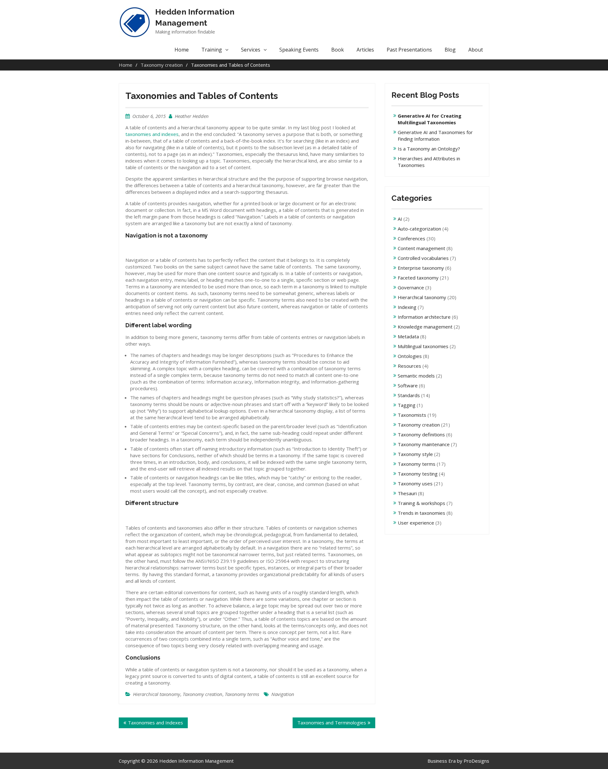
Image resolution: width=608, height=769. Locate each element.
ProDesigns (476, 761)
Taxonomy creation (202, 694)
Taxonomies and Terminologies (331, 722)
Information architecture (424, 317)
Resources (409, 366)
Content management (421, 248)
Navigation (282, 694)
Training (211, 49)
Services (250, 49)
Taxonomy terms (242, 694)
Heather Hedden (192, 116)
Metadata (408, 336)
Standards (409, 395)
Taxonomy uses (415, 483)
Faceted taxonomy (418, 277)
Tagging (406, 405)
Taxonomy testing (418, 474)
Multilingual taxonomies (423, 346)
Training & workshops (421, 503)
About (475, 49)
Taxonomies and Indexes (155, 722)
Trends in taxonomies (421, 513)
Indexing (407, 307)
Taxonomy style (415, 454)
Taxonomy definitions (421, 434)
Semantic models (416, 375)
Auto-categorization (419, 228)
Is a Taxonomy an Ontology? (429, 148)
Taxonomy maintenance (424, 444)
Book (337, 49)
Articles (365, 49)
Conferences (411, 238)
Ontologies (410, 356)
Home (181, 49)
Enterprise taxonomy (421, 268)
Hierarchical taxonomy (156, 694)
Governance (411, 287)
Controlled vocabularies (423, 258)
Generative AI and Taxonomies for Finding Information (435, 135)
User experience (416, 523)
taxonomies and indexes (152, 134)
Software (408, 385)
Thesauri (407, 493)
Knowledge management (425, 326)
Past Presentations (409, 49)
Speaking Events (299, 49)
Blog (450, 49)
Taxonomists (412, 415)
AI (400, 219)
